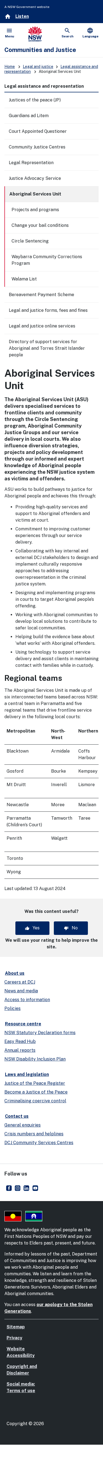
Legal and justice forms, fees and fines (48, 310)
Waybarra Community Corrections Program (47, 260)
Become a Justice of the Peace (36, 1092)
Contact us (17, 1116)
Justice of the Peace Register (34, 1083)
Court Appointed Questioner (38, 131)
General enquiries (22, 1125)
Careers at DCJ (19, 982)
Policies (12, 1008)
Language (90, 32)
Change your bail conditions (40, 225)
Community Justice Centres (37, 147)
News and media (21, 990)
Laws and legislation (27, 1074)
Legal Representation (31, 162)
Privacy (14, 1337)
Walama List (24, 279)
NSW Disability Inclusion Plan (35, 1059)
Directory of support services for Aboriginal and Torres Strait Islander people (47, 348)
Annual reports (19, 1050)
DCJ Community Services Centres (38, 1142)
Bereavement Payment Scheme (41, 294)
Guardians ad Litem (29, 115)
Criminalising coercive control (35, 1100)
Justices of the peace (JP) (35, 100)
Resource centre (23, 1023)
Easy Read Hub (20, 1041)
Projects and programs (35, 209)
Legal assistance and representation (44, 86)
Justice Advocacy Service (35, 178)
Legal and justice (38, 66)
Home (9, 66)
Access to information (27, 999)
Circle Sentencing (30, 241)
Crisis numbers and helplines (33, 1133)
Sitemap (16, 1326)
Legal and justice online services (42, 326)
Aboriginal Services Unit (35, 194)
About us (14, 973)
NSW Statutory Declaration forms (40, 1032)
